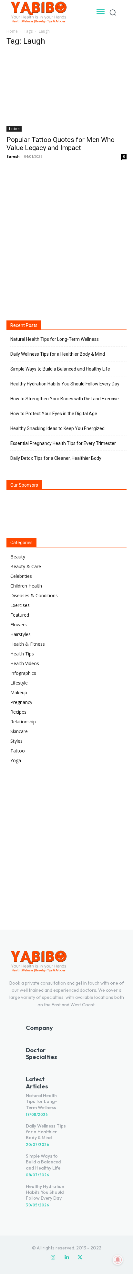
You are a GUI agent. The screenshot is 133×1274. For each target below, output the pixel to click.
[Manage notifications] (118, 1260)
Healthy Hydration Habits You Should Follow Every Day (64, 383)
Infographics (23, 673)
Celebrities (21, 576)
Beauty (17, 557)
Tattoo (14, 128)
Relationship (23, 721)
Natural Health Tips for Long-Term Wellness (54, 339)
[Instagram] (53, 1257)
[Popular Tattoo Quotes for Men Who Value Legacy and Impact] (66, 92)
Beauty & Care (25, 566)
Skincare (19, 731)
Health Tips (22, 654)
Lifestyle (19, 683)
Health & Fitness (27, 644)
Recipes (18, 712)
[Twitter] (80, 1257)
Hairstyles (20, 634)
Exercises (20, 605)
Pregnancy (21, 702)
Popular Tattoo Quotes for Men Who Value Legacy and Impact (60, 144)
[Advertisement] (66, 239)
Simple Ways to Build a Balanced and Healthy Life (60, 369)
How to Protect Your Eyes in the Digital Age (53, 413)
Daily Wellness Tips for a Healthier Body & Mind (57, 354)
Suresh (13, 156)
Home (12, 31)
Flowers (18, 624)
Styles (16, 741)
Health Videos (24, 663)
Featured (19, 615)
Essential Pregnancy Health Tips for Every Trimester (63, 443)
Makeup (18, 692)
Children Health (26, 586)
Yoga (15, 760)
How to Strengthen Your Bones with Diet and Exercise (64, 398)
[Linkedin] (66, 1257)
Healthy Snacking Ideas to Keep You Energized (57, 428)
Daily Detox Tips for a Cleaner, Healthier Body (55, 458)
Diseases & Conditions (34, 595)
